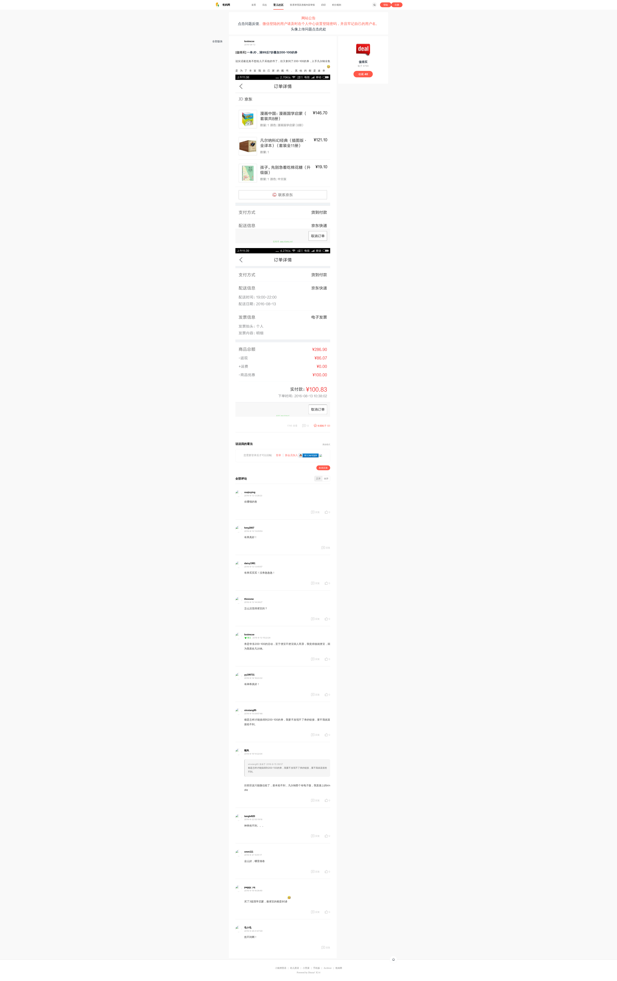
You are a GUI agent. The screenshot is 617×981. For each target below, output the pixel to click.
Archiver (328, 968)
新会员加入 (291, 455)
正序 (318, 478)
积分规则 (336, 4)
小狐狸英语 (280, 968)
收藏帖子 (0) (323, 425)
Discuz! (311, 972)
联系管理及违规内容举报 (302, 4)
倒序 (326, 478)
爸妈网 (338, 968)
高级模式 (326, 444)
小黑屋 (306, 968)
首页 (253, 4)
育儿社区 (278, 4)
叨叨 (323, 4)
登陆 (385, 4)
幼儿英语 (294, 968)
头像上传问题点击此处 (308, 29)
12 (307, 425)
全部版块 (217, 41)
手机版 (316, 968)
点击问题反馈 (248, 24)
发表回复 (323, 467)
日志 (264, 4)
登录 (278, 455)
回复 (317, 512)
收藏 (363, 74)
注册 (397, 4)
